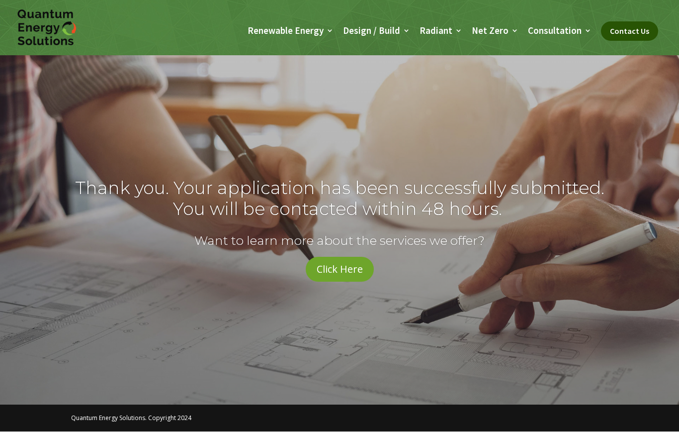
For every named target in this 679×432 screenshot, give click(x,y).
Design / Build (371, 31)
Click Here (340, 269)
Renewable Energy (286, 31)
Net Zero (490, 31)
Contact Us (629, 31)
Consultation (555, 31)
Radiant (436, 31)
